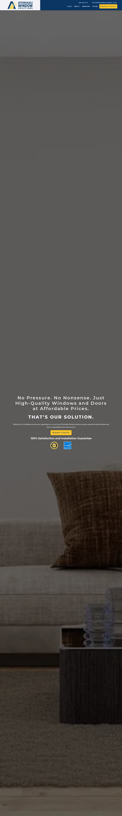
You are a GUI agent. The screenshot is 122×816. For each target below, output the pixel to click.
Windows (86, 6)
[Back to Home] (20, 5)
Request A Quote (108, 6)
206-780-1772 (83, 2)
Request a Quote (61, 433)
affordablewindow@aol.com (104, 2)
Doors (95, 6)
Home (69, 6)
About (76, 6)
